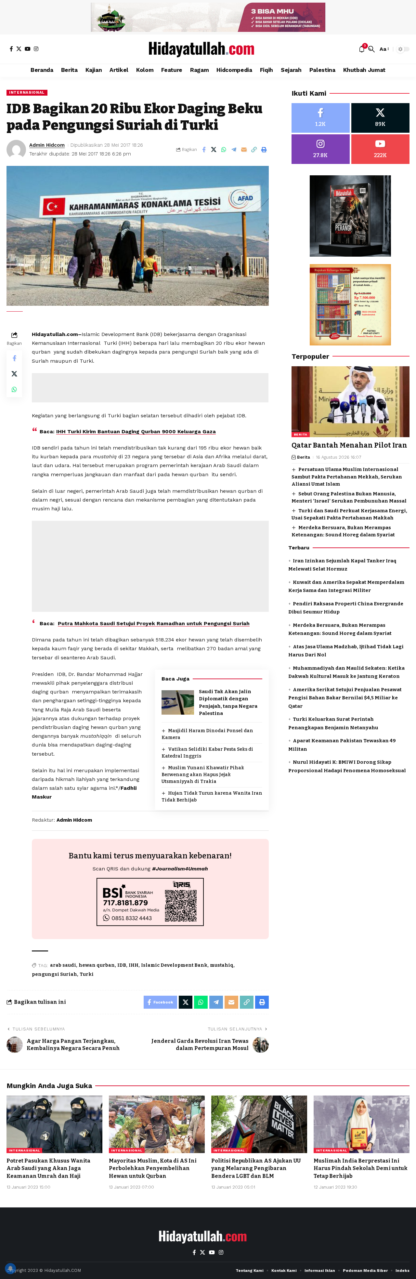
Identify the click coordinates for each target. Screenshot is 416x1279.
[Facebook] (11, 48)
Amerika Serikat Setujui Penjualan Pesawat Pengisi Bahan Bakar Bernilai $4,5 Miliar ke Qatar (345, 697)
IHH (133, 965)
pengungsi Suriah (54, 974)
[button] (371, 49)
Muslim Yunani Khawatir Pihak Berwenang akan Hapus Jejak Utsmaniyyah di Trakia (203, 774)
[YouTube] (27, 48)
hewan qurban (97, 965)
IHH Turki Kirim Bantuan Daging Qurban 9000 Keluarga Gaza (136, 431)
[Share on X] (213, 149)
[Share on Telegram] (234, 149)
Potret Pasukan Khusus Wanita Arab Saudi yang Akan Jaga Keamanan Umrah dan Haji (48, 1168)
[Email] (244, 149)
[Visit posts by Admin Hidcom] (16, 149)
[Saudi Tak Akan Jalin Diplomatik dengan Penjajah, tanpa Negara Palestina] (178, 702)
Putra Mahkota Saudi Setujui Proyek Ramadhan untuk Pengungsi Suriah (154, 623)
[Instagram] (36, 48)
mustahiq (221, 965)
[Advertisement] (150, 387)
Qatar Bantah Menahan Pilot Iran (349, 445)
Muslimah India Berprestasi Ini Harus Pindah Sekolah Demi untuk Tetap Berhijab (361, 1168)
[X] (19, 48)
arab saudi (63, 965)
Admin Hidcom (47, 145)
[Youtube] (380, 149)
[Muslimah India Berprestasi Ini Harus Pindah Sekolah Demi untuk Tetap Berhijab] (362, 1124)
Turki (87, 974)
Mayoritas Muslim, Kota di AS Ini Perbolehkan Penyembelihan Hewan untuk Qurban (153, 1168)
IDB (121, 965)
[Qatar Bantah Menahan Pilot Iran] (351, 401)
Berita (300, 434)
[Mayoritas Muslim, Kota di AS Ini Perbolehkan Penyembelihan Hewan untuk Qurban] (157, 1124)
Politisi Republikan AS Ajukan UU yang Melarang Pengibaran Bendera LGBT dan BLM (256, 1168)
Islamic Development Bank (174, 965)
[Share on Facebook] (203, 149)
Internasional (27, 92)
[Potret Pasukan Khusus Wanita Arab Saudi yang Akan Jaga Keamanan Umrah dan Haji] (54, 1124)
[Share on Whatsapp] (223, 149)
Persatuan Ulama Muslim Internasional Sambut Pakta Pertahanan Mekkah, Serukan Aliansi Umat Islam (347, 476)
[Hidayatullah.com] (208, 49)
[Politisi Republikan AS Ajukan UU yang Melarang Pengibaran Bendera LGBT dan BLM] (259, 1124)
